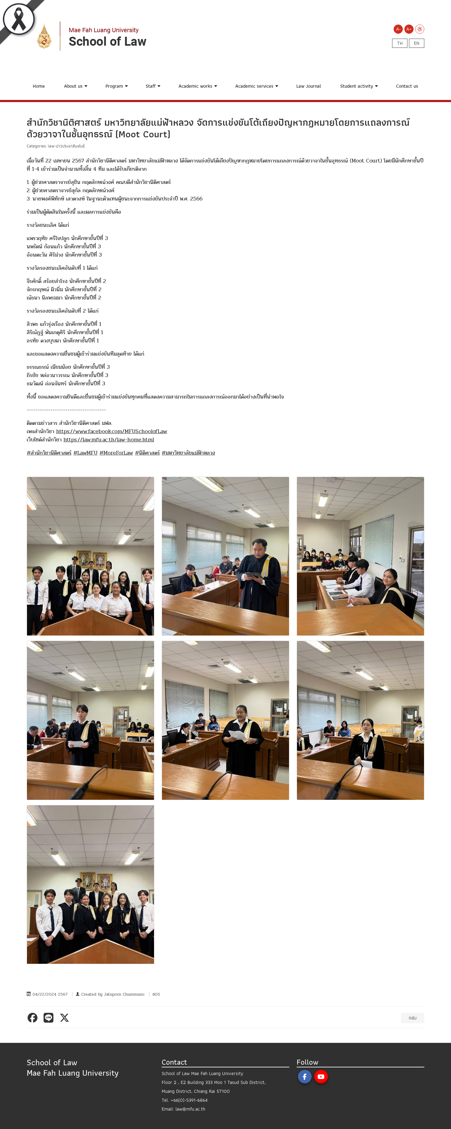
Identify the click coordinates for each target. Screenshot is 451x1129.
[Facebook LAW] (305, 1077)
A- (398, 29)
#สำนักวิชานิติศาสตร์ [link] (49, 453)
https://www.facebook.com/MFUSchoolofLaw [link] (111, 431)
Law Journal (308, 86)
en (416, 43)
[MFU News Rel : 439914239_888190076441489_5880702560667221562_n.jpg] (225, 720)
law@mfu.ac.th (190, 1109)
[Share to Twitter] (66, 1018)
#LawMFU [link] (85, 453)
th (400, 43)
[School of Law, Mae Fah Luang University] (134, 36)
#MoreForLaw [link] (116, 453)
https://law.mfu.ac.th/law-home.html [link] (109, 440)
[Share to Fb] (34, 1018)
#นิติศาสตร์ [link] (147, 453)
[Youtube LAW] (321, 1077)
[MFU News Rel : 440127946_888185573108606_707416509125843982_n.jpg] (90, 556)
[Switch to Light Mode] (419, 29)
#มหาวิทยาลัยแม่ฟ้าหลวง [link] (188, 453)
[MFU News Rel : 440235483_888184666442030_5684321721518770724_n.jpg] (90, 884)
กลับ (413, 1018)
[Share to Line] (50, 1018)
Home (39, 86)
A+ (409, 29)
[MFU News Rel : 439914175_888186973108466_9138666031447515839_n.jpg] (90, 720)
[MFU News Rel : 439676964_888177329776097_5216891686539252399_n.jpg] (225, 556)
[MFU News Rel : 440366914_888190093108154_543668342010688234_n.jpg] (360, 720)
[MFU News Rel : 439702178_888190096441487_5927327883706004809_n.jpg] (360, 556)
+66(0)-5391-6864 (189, 1100)
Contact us (407, 86)
